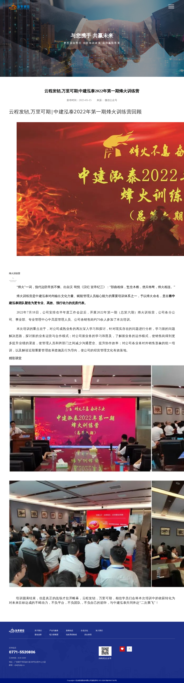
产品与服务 (53, 631)
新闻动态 (69, 631)
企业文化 (84, 631)
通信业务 (38, 635)
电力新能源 (53, 635)
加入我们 (99, 631)
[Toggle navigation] (103, 6)
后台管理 (88, 635)
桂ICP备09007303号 (109, 680)
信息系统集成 (71, 635)
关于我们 (38, 631)
